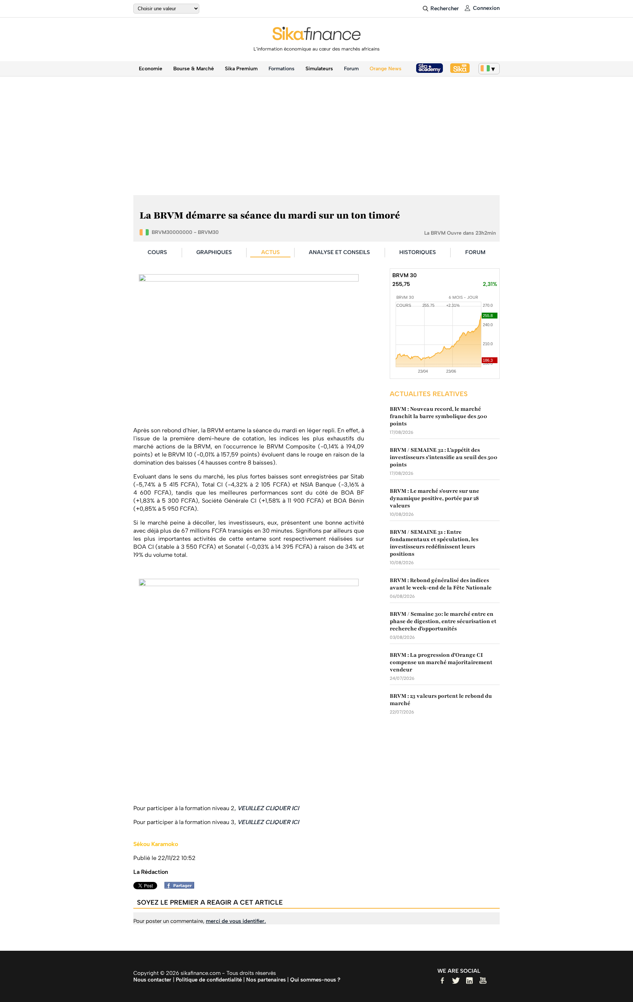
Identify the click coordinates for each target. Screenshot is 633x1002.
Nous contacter (152, 979)
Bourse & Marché (193, 69)
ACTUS (270, 252)
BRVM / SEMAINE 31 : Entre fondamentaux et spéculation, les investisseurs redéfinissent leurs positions (434, 543)
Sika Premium (241, 69)
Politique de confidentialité (209, 979)
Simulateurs (319, 69)
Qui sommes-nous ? (315, 979)
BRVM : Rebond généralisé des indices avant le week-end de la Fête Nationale (441, 584)
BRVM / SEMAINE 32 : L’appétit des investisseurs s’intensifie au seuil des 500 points (443, 457)
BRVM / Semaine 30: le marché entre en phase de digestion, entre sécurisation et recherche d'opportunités (443, 621)
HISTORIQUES (417, 252)
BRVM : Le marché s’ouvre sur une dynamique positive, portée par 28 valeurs (434, 498)
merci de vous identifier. (236, 921)
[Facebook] (181, 886)
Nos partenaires (266, 979)
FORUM (475, 252)
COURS (157, 252)
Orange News (385, 69)
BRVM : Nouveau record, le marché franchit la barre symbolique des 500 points (438, 416)
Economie (150, 69)
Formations (282, 69)
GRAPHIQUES (214, 252)
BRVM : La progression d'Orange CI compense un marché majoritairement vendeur (441, 662)
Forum (351, 69)
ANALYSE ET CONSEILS (339, 252)
